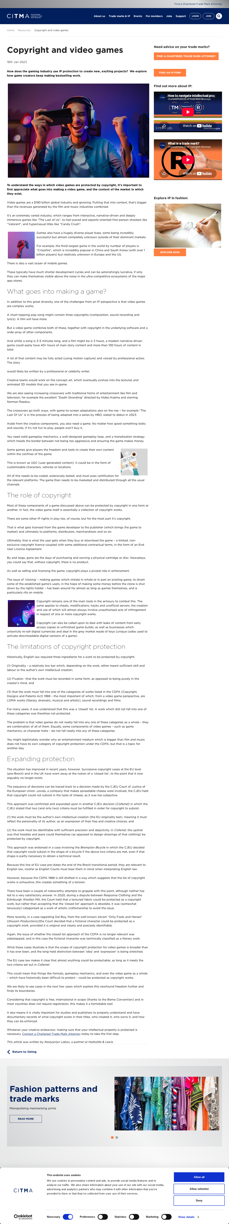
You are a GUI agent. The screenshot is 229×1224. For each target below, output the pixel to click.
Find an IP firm (170, 72)
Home (10, 30)
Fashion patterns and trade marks (54, 1094)
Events (138, 16)
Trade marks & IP (119, 16)
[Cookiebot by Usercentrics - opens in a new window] (23, 1217)
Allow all (199, 1177)
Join (208, 16)
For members (154, 16)
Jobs (169, 16)
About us (99, 16)
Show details (186, 1216)
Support (181, 16)
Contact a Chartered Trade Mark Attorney (51, 1034)
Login (195, 16)
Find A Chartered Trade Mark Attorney (186, 56)
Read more (26, 1118)
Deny (199, 1200)
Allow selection (199, 1188)
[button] (112, 1137)
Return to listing (24, 1051)
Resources (24, 30)
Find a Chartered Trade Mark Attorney (198, 4)
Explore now (170, 252)
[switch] (103, 1217)
